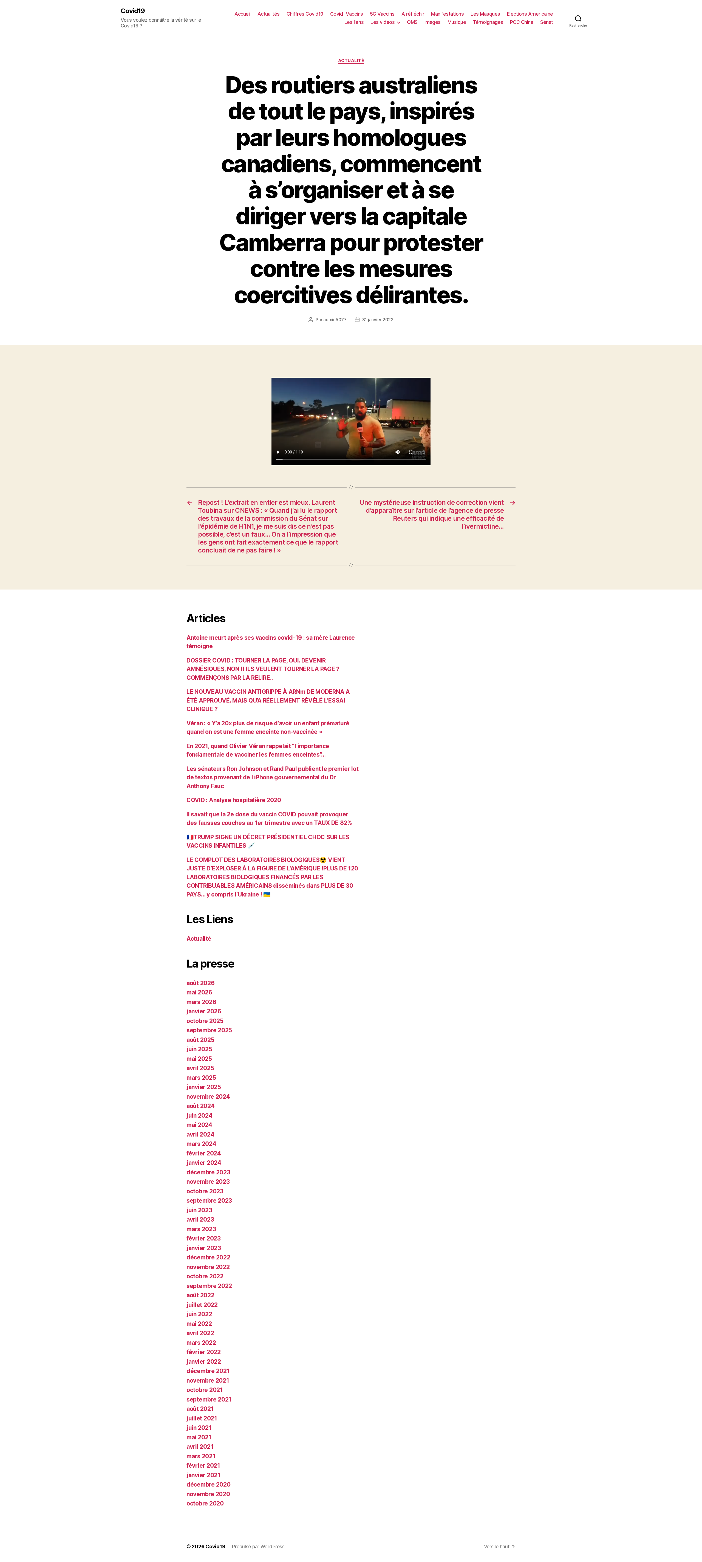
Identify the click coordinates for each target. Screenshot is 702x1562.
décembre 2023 (208, 1172)
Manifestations (447, 14)
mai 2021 (198, 1437)
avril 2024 (200, 1134)
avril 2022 (200, 1333)
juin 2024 (199, 1115)
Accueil (242, 14)
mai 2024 (199, 1124)
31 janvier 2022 (378, 319)
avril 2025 (200, 1068)
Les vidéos (382, 22)
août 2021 (200, 1408)
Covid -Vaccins (346, 14)
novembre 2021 (207, 1380)
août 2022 (200, 1295)
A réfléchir (412, 14)
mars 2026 (201, 1002)
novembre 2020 (208, 1494)
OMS (412, 22)
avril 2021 (199, 1446)
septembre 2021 (208, 1399)
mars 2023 (201, 1229)
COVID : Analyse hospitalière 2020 (233, 800)
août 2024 (200, 1106)
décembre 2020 (208, 1484)
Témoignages (488, 22)
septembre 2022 (209, 1285)
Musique (457, 22)
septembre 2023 (209, 1200)
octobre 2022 (204, 1276)
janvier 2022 (203, 1361)
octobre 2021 (204, 1389)
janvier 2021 (203, 1475)
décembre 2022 (208, 1257)
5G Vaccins (382, 14)
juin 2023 (199, 1210)
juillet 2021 (201, 1418)
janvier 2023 (203, 1248)
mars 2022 (201, 1342)
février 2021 (203, 1465)
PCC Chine (522, 22)
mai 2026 (199, 992)
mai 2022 (199, 1323)
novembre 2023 (208, 1181)
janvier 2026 (203, 1011)
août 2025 (200, 1039)
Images (432, 22)
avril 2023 (200, 1219)
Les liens (354, 22)
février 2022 (203, 1352)
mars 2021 (201, 1456)
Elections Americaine (530, 14)
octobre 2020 (205, 1503)
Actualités (268, 14)
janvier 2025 (203, 1087)
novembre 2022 (208, 1267)
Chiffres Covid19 (305, 14)
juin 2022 (199, 1314)
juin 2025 (199, 1049)
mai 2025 (199, 1058)
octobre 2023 (204, 1191)
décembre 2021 (208, 1371)
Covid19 (133, 11)
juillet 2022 (202, 1304)
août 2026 (200, 983)
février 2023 (203, 1238)
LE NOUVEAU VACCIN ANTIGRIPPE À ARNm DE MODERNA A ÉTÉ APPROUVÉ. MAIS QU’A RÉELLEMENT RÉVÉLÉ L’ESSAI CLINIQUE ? (268, 700)
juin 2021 (199, 1427)
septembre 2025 (209, 1030)
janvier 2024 (203, 1162)
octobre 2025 (204, 1020)
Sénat (546, 22)
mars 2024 (201, 1143)
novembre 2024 (208, 1096)
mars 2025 (201, 1077)
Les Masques (485, 14)
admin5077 (335, 319)
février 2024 (203, 1153)
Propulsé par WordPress (258, 1546)
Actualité (351, 60)
